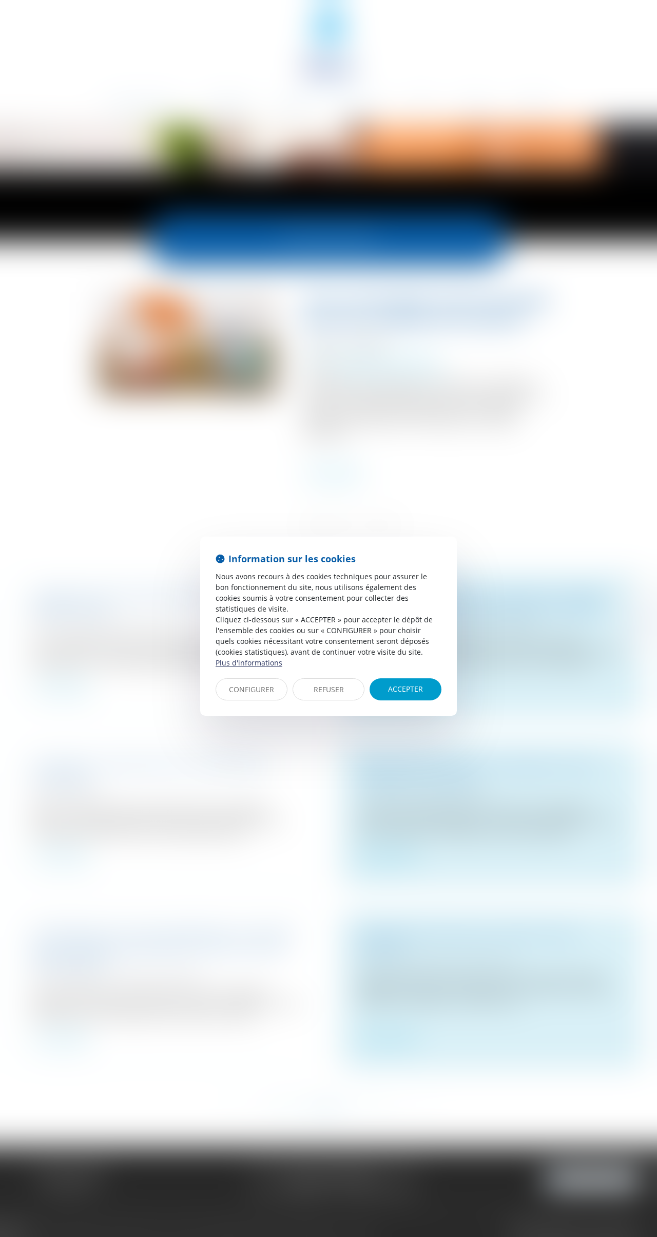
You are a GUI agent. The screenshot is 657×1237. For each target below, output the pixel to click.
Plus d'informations (249, 663)
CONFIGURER (251, 689)
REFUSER (329, 689)
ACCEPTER (405, 689)
